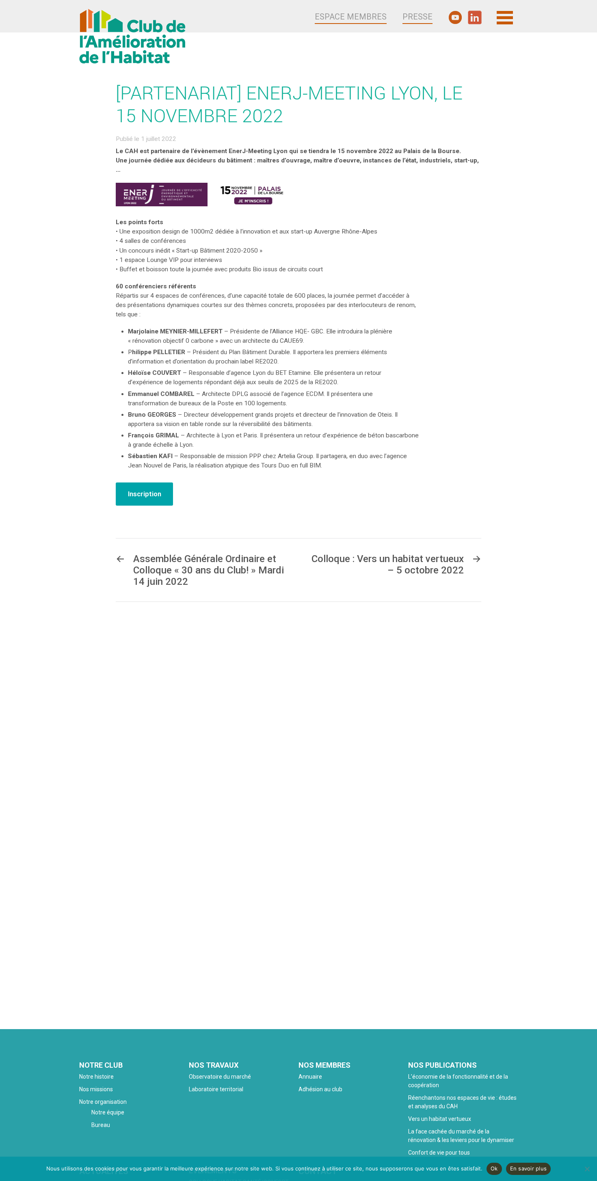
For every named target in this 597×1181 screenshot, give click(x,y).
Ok (494, 1168)
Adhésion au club (320, 1089)
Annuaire (310, 1076)
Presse (417, 17)
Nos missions (96, 1089)
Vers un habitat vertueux (439, 1119)
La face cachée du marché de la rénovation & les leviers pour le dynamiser (461, 1135)
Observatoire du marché (220, 1076)
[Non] (587, 1169)
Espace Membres (351, 17)
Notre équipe (107, 1112)
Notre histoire (96, 1076)
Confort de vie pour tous (439, 1152)
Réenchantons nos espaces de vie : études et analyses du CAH (462, 1102)
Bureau (100, 1125)
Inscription (144, 494)
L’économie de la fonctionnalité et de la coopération (458, 1080)
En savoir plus (528, 1168)
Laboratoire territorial (216, 1089)
